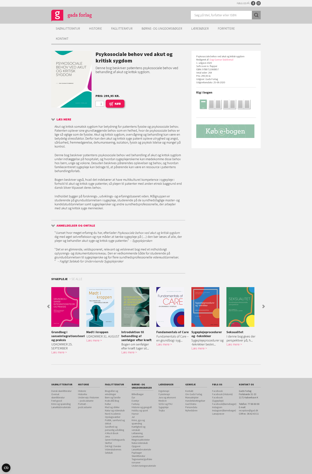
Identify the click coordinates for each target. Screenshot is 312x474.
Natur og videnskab (115, 410)
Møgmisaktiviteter (141, 439)
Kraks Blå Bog (112, 400)
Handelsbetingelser (195, 400)
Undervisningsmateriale (144, 465)
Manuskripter (191, 397)
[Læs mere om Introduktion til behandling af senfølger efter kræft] (138, 307)
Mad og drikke (112, 407)
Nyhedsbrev (191, 410)
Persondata (191, 407)
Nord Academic (113, 413)
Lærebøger (200, 28)
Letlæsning (137, 433)
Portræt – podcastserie (85, 405)
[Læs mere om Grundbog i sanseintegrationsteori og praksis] (67, 307)
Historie (95, 28)
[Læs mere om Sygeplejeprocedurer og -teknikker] (208, 307)
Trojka (162, 410)
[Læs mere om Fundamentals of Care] (173, 307)
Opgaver (136, 446)
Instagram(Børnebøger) (224, 410)
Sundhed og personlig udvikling (114, 428)
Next (263, 306)
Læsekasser (138, 436)
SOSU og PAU (165, 404)
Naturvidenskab (140, 443)
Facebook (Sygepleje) (218, 399)
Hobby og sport (140, 410)
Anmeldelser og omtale (76, 225)
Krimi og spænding (61, 404)
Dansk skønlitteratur (61, 391)
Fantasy (136, 404)
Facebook (253, 3)
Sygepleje (163, 407)
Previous (48, 306)
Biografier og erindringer (111, 392)
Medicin (163, 400)
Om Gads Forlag (193, 394)
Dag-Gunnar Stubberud (221, 59)
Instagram (258, 3)
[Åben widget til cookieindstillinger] (6, 468)
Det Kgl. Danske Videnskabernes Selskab (113, 449)
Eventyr (135, 400)
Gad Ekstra (190, 404)
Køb (118, 103)
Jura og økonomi (167, 397)
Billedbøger (138, 394)
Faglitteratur (122, 28)
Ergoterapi (164, 391)
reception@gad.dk (248, 410)
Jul (133, 417)
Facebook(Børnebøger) (224, 404)
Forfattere (226, 28)
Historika (82, 394)
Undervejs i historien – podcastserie (88, 399)
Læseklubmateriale (61, 407)
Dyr (133, 397)
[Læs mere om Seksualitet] (243, 307)
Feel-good (56, 400)
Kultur (108, 404)
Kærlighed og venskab (138, 428)
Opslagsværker (112, 417)
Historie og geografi (142, 407)
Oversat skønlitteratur (58, 396)
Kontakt (62, 38)
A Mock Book (111, 433)
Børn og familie (112, 397)
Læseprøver (218, 413)
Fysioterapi (164, 394)
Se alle (77, 279)
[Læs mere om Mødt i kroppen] (103, 307)
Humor (135, 413)
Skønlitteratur (68, 28)
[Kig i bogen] (226, 104)
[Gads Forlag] (67, 16)
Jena (107, 436)
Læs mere (64, 119)
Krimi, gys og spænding (138, 422)
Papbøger (137, 452)
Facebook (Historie (222, 394)
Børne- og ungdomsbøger (162, 28)
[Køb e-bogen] (226, 131)
